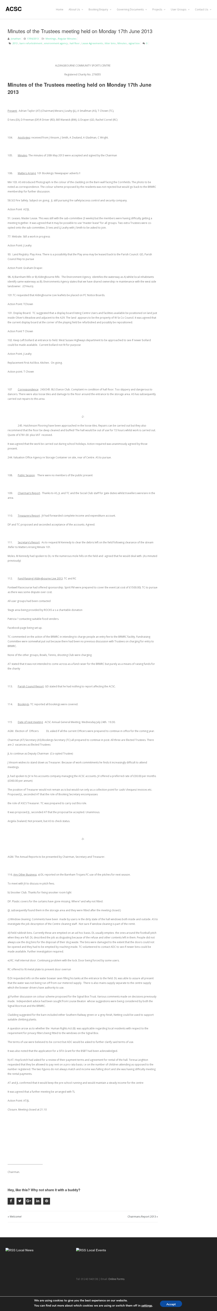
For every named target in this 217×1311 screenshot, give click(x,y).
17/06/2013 (33, 38)
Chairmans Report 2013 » (143, 1216)
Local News (24, 1250)
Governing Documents (130, 9)
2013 (15, 43)
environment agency (56, 43)
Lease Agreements (92, 43)
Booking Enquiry (99, 9)
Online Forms (116, 1279)
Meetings (51, 38)
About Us (75, 9)
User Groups (179, 9)
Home (59, 9)
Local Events (96, 1250)
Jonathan (16, 38)
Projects (157, 9)
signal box (134, 43)
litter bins (110, 43)
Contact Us (202, 9)
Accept (171, 1304)
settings (146, 1306)
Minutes (122, 43)
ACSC (14, 8)
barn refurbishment (30, 43)
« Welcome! (15, 1216)
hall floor (75, 43)
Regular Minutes (67, 38)
